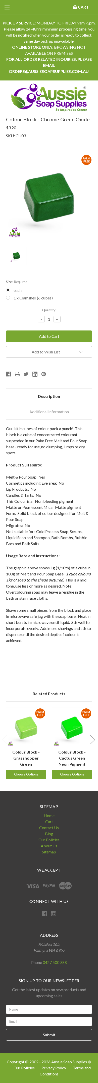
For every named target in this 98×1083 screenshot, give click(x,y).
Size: (16, 282)
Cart (49, 821)
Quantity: (49, 310)
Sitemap (49, 851)
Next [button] (92, 739)
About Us (49, 845)
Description (49, 396)
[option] (26, 743)
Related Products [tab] (49, 693)
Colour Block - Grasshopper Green (26, 757)
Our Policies (49, 839)
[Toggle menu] (7, 8)
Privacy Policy (54, 1067)
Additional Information (49, 411)
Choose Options (26, 774)
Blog (49, 833)
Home (49, 815)
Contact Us (49, 827)
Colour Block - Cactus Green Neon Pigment (72, 757)
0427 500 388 (55, 962)
